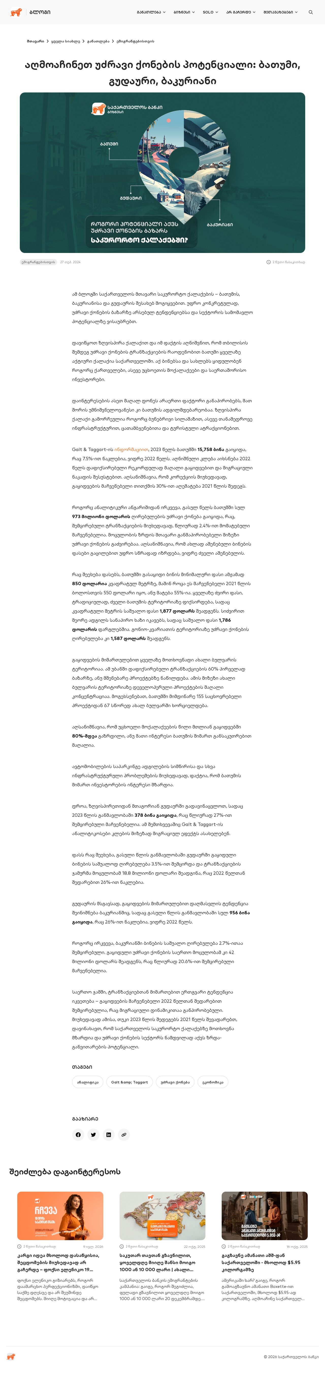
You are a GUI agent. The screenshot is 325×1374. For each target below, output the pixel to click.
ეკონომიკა (212, 1082)
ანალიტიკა (88, 1082)
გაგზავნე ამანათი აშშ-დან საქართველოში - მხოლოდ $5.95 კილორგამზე (261, 1262)
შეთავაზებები (278, 12)
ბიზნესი (182, 12)
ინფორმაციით (131, 449)
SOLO (208, 12)
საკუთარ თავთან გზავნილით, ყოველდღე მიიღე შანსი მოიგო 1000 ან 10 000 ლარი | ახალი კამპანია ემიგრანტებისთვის (157, 1262)
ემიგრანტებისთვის (135, 41)
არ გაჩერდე (238, 12)
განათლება (149, 12)
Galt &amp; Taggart (129, 1082)
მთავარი (35, 41)
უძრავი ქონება (175, 1082)
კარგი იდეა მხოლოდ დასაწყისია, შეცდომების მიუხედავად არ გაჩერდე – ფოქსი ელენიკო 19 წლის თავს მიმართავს (58, 1262)
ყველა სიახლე (65, 41)
